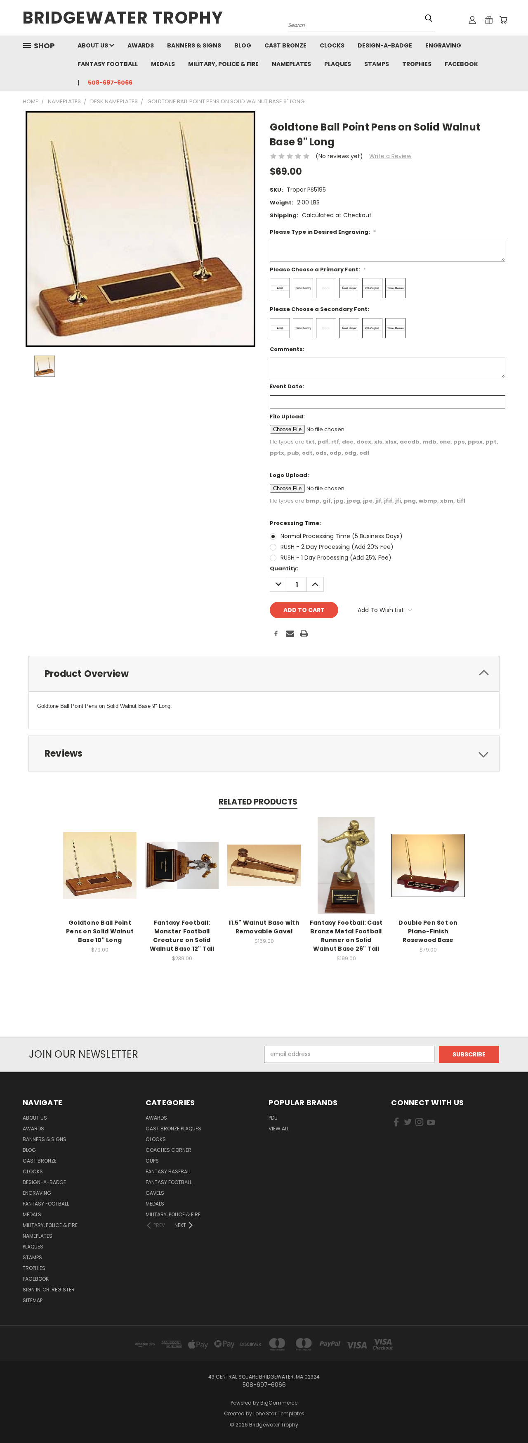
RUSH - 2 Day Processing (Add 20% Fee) (337, 547)
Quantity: (284, 568)
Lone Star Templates (278, 1413)
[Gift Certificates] (489, 20)
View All (279, 1128)
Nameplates (291, 64)
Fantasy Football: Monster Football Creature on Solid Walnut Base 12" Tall (182, 935)
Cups (152, 1160)
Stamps (376, 64)
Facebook (461, 64)
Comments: (287, 349)
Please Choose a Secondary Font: (319, 309)
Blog (242, 45)
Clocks (332, 45)
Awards (140, 45)
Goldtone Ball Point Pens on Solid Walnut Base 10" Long (100, 931)
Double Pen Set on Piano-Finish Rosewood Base (427, 931)
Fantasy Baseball (168, 1171)
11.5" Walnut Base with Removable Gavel (264, 926)
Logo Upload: (289, 475)
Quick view (100, 856)
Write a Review (390, 156)
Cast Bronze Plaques (173, 1128)
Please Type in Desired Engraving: (323, 232)
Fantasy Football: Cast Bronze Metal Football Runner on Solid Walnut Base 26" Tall (346, 935)
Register (63, 1289)
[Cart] (503, 20)
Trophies (416, 64)
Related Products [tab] (258, 801)
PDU (273, 1117)
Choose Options (100, 872)
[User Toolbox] (472, 20)
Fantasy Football (108, 64)
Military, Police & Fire (223, 64)
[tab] (264, 674)
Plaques (337, 64)
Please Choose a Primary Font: (318, 269)
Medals (163, 64)
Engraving (443, 45)
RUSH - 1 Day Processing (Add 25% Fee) (335, 557)
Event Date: (287, 386)
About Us (93, 45)
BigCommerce (278, 1402)
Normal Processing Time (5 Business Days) (341, 536)
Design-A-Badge (385, 45)
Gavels (155, 1192)
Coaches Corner (168, 1149)
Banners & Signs (194, 45)
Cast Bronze (285, 45)
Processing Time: (295, 523)
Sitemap (32, 1300)
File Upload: (287, 416)
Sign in (32, 1289)
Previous (506, 1417)
